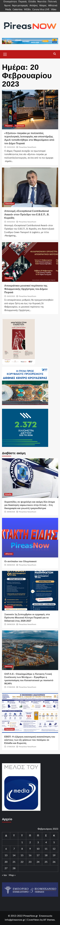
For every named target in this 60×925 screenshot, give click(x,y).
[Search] (55, 54)
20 (6, 862)
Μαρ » (12, 875)
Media (8, 10)
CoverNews (33, 920)
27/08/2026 (11, 687)
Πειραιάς (22, 2)
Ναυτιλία (41, 2)
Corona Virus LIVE (40, 10)
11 (46, 849)
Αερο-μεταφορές (20, 6)
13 (6, 855)
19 (54, 855)
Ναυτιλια (8, 666)
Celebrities (17, 10)
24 (38, 862)
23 (30, 862)
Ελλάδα (32, 2)
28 (14, 868)
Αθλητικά (52, 6)
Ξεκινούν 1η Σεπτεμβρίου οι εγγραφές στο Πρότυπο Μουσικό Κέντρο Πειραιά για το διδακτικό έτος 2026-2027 (27, 617)
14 (14, 855)
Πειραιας (8, 126)
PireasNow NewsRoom (27, 147)
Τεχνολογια (19, 126)
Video (53, 10)
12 (54, 849)
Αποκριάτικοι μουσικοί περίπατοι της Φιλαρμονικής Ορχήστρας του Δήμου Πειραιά (26, 289)
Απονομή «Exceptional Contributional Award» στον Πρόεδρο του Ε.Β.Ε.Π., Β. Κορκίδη (26, 214)
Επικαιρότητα (10, 2)
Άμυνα (7, 6)
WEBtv (27, 10)
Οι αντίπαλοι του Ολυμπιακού (20, 561)
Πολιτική (52, 2)
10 (38, 849)
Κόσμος (43, 6)
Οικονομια (9, 203)
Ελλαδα (8, 494)
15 (22, 855)
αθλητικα (8, 554)
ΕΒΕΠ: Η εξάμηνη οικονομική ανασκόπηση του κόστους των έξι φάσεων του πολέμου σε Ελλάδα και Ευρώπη (29, 739)
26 (54, 862)
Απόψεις (34, 6)
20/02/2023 (11, 147)
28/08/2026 (11, 512)
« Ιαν (4, 875)
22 (22, 862)
